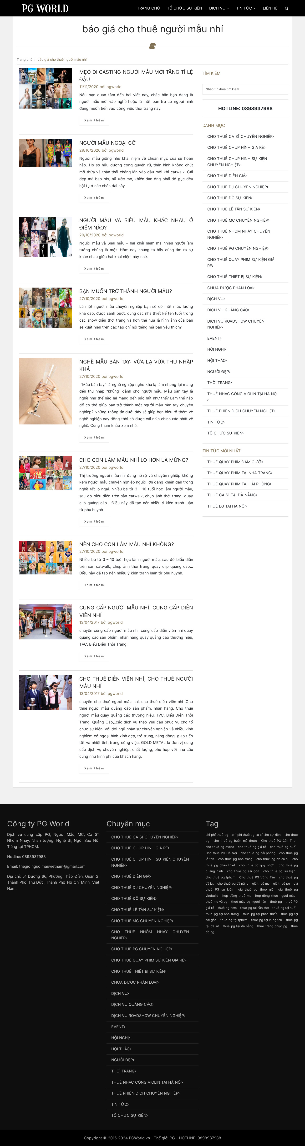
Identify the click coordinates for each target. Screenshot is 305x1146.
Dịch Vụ (218, 8)
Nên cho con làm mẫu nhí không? (126, 544)
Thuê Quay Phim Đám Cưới (234, 461)
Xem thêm (94, 120)
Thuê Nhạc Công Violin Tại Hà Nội (242, 393)
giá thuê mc (260, 883)
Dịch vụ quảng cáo (227, 310)
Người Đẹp (218, 371)
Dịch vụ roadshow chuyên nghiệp (235, 324)
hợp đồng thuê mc (236, 895)
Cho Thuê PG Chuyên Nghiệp (237, 248)
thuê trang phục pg (272, 926)
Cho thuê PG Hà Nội (221, 853)
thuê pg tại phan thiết (260, 914)
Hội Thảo (216, 360)
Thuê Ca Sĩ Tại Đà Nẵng (231, 495)
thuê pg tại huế (283, 908)
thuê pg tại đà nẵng (238, 926)
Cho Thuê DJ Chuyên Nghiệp (237, 186)
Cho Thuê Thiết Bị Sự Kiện (234, 276)
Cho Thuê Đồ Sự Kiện (229, 197)
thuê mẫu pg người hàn (248, 901)
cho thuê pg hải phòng (258, 853)
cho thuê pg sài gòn (243, 871)
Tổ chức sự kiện (224, 433)
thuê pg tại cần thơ (254, 908)
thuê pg (276, 901)
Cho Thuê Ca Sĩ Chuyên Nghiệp (240, 136)
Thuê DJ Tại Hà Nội (226, 506)
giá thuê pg (281, 883)
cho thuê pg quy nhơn (256, 865)
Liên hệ (270, 8)
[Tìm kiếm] (286, 8)
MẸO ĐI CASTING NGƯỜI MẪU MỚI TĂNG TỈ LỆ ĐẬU (136, 76)
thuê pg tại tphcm (233, 920)
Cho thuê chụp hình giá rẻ (235, 147)
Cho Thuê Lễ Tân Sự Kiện (233, 209)
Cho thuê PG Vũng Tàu (257, 877)
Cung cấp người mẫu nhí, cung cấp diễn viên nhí (136, 611)
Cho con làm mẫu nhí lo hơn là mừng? (133, 460)
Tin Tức (244, 8)
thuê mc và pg (216, 901)
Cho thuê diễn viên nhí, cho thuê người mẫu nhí (136, 682)
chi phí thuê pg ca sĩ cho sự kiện (256, 835)
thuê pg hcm (227, 908)
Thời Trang (219, 382)
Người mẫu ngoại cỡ (107, 143)
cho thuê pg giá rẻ (252, 847)
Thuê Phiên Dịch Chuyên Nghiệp (240, 411)
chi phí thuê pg (217, 835)
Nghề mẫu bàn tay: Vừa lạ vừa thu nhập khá (136, 365)
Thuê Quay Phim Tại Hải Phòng (238, 484)
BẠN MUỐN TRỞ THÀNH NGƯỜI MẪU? (125, 291)
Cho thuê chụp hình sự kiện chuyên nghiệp (237, 161)
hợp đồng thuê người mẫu (275, 895)
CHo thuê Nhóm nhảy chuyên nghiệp (238, 234)
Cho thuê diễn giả (226, 175)
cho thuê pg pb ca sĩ (272, 859)
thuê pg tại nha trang (222, 914)
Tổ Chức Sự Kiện (184, 8)
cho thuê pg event (220, 847)
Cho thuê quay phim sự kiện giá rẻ (240, 262)
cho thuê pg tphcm (220, 877)
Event (213, 338)
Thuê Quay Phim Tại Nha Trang (239, 472)
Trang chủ (148, 8)
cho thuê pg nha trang (235, 859)
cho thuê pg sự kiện (279, 871)
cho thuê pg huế (282, 847)
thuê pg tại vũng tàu (266, 920)
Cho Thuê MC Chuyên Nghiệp (237, 220)
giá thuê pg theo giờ (256, 889)
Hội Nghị (216, 349)
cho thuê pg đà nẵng (232, 883)
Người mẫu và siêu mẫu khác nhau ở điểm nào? (136, 224)
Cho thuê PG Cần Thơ (278, 840)
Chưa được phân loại (230, 287)
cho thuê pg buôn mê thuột (235, 840)
